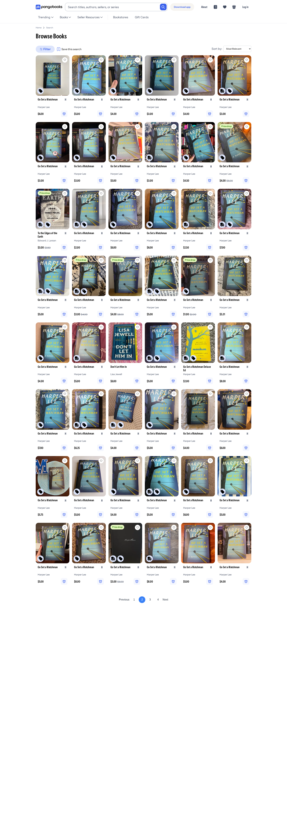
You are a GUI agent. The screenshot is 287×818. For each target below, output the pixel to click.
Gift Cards (141, 17)
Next (165, 599)
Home (39, 27)
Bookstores (120, 17)
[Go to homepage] (49, 7)
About (204, 7)
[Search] (163, 7)
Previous (124, 599)
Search (49, 27)
